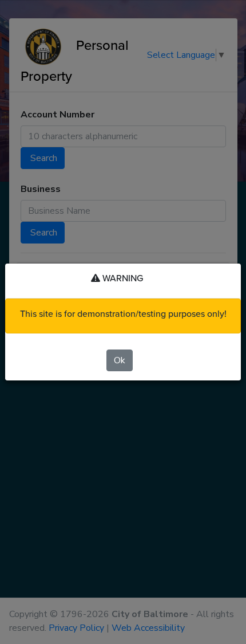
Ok (119, 360)
